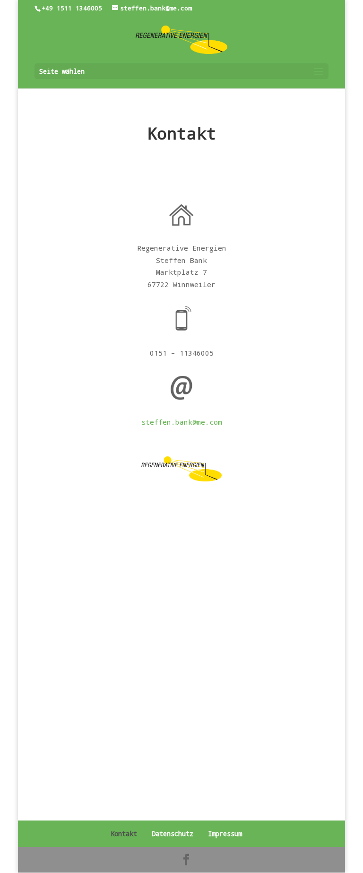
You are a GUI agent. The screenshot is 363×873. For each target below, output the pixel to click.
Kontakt (124, 833)
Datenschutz (172, 833)
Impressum (225, 833)
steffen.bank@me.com (181, 422)
